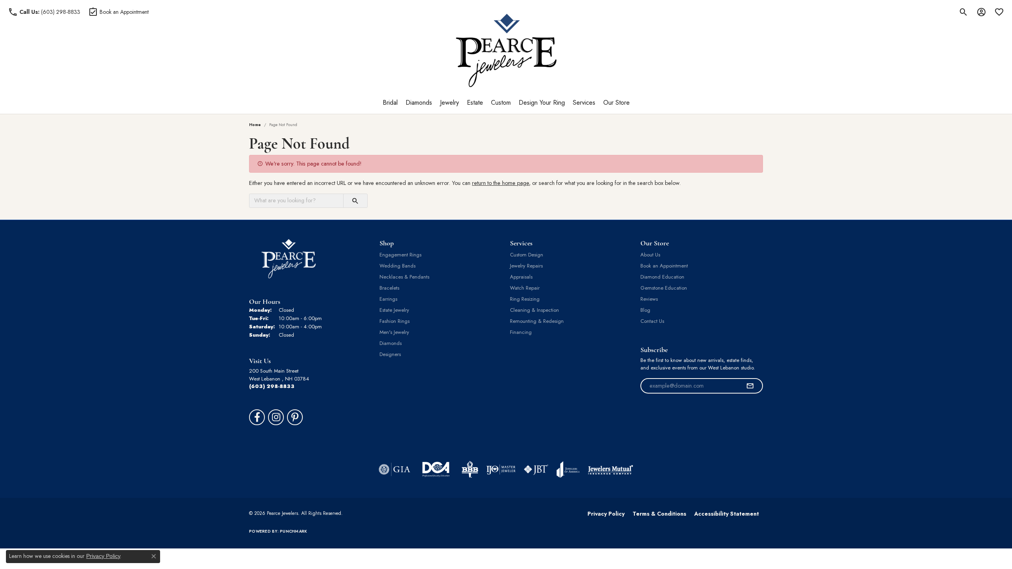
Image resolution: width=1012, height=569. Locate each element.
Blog (645, 310)
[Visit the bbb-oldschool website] (469, 469)
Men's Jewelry (394, 332)
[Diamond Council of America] (435, 469)
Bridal (390, 102)
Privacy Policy (606, 514)
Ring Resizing (525, 299)
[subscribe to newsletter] (750, 386)
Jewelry (449, 102)
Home (255, 125)
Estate (475, 102)
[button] (964, 12)
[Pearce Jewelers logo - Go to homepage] (506, 50)
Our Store (616, 102)
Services (584, 102)
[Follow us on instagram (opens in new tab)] (276, 417)
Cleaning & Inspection (534, 310)
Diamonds (419, 102)
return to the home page (500, 183)
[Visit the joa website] (568, 469)
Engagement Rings (400, 254)
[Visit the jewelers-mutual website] (610, 469)
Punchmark (293, 531)
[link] (44, 12)
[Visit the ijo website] (501, 469)
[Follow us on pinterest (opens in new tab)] (295, 417)
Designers (390, 354)
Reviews (649, 299)
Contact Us (652, 321)
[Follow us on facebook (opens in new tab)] (257, 417)
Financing (521, 332)
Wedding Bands (397, 265)
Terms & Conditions (659, 514)
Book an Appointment (664, 265)
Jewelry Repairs (526, 265)
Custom (501, 102)
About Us (650, 254)
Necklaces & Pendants (404, 277)
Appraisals (521, 277)
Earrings (388, 299)
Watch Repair (525, 288)
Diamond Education (662, 277)
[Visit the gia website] (394, 469)
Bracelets (389, 288)
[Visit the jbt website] (536, 469)
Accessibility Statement (726, 514)
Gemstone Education (663, 288)
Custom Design (526, 254)
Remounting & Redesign (537, 321)
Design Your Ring (542, 102)
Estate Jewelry (394, 310)
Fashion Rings (395, 321)
